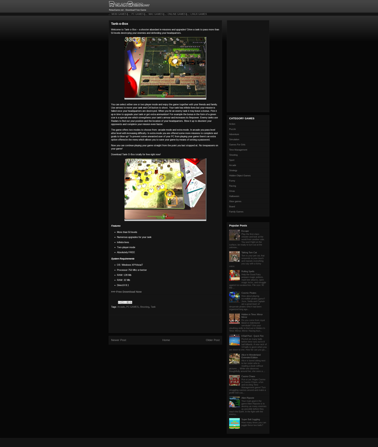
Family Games (236, 211)
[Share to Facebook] (127, 302)
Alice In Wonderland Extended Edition (251, 356)
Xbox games (235, 201)
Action (232, 124)
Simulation (234, 139)
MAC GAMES (156, 14)
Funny (232, 180)
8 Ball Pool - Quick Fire (252, 336)
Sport (231, 160)
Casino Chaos (248, 376)
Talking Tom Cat (249, 252)
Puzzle (232, 129)
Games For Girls (237, 144)
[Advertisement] (165, 324)
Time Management (238, 149)
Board (232, 206)
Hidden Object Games (240, 175)
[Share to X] (125, 302)
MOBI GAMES (119, 14)
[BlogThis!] (122, 302)
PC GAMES (137, 14)
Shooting (144, 307)
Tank (153, 307)
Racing (232, 186)
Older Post (213, 340)
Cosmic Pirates (248, 293)
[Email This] (119, 302)
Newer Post (118, 340)
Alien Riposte (247, 398)
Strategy (233, 170)
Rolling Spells (247, 271)
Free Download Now (129, 291)
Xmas (232, 191)
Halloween (234, 196)
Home (166, 340)
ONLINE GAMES (177, 14)
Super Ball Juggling (250, 419)
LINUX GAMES (198, 14)
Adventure (234, 134)
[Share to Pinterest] (130, 302)
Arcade (121, 307)
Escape (245, 231)
